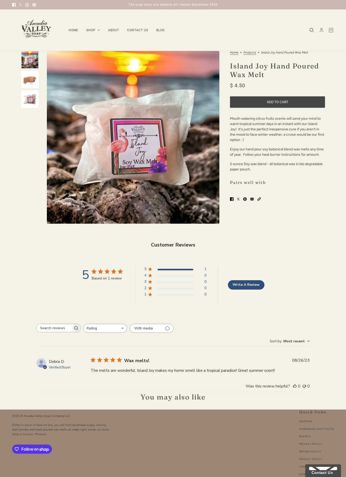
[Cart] (331, 30)
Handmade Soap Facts (316, 429)
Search (305, 436)
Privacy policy (310, 459)
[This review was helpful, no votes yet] (295, 386)
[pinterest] (34, 5)
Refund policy (310, 451)
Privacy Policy (310, 444)
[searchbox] (53, 328)
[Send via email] (252, 199)
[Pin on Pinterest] (245, 199)
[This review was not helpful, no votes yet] (304, 386)
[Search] (312, 30)
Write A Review (246, 284)
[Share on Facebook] (232, 199)
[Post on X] (238, 199)
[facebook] (14, 5)
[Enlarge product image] (133, 137)
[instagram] (27, 5)
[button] (259, 199)
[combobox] (105, 328)
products (249, 52)
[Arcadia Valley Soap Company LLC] (36, 30)
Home (234, 52)
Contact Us (321, 472)
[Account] (321, 30)
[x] (20, 5)
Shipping (306, 421)
